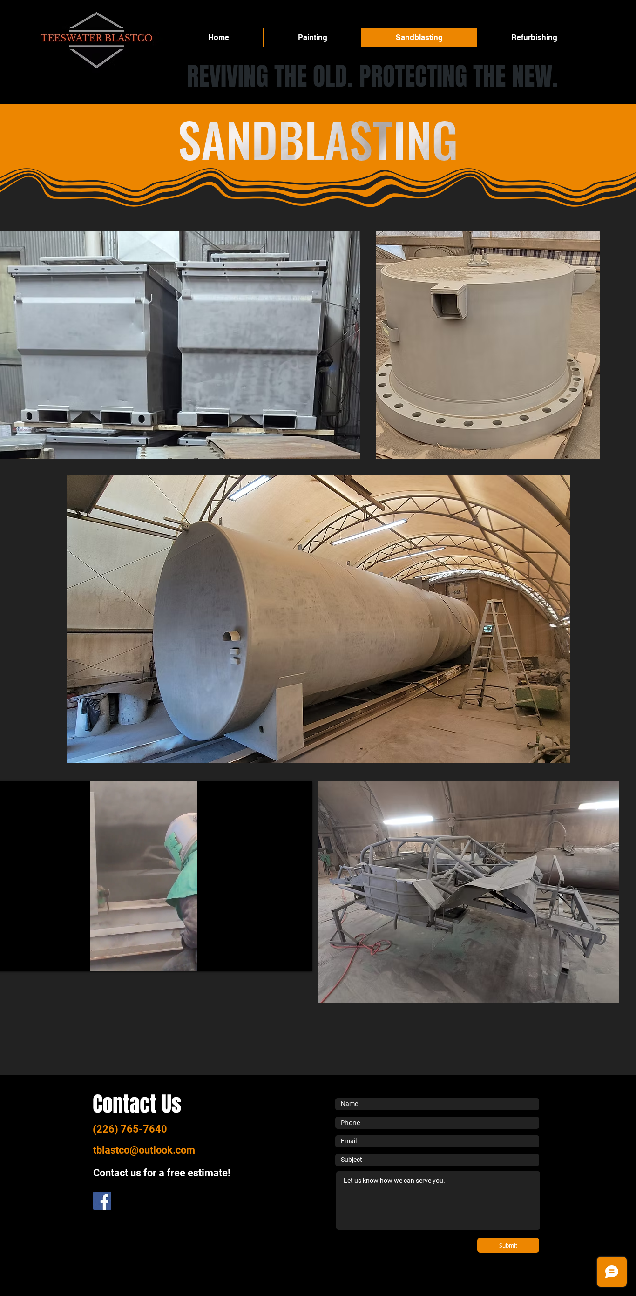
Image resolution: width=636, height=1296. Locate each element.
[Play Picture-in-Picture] (284, 959)
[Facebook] (102, 1201)
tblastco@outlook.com (144, 1150)
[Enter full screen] (300, 959)
